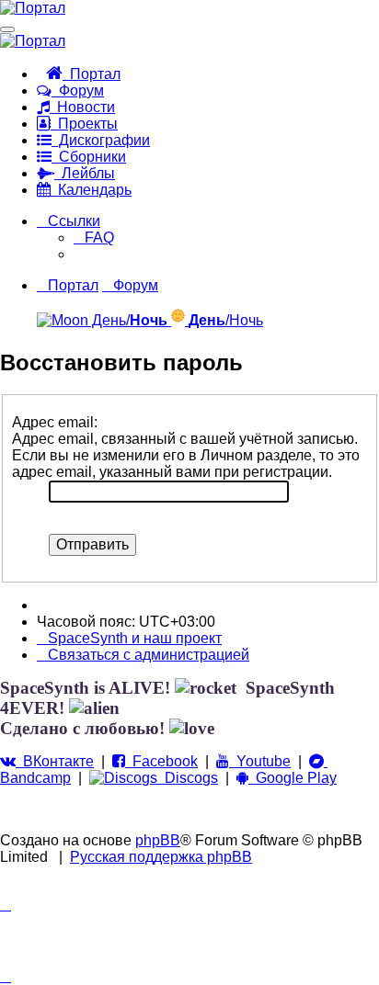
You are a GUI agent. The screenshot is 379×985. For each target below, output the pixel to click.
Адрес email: (55, 422)
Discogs (187, 778)
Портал (92, 74)
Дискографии (101, 140)
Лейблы (84, 173)
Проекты (84, 123)
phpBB (157, 840)
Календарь (91, 190)
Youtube (260, 761)
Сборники (89, 156)
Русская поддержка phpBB (161, 857)
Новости (82, 107)
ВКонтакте (55, 761)
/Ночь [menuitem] (226, 320)
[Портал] (32, 8)
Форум (78, 90)
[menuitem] (94, 237)
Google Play (292, 778)
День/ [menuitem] (127, 320)
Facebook (161, 761)
